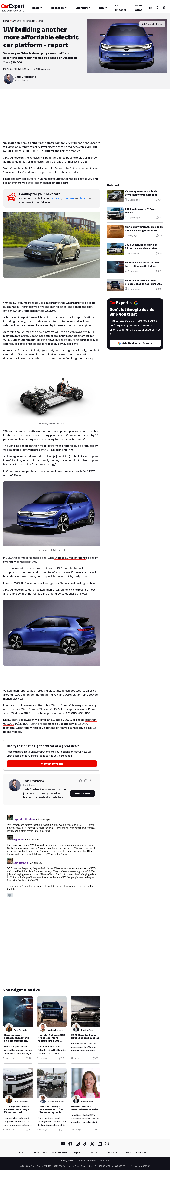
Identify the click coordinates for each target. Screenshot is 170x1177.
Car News (16, 20)
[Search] (157, 7)
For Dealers (93, 1152)
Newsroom (40, 1152)
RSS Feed (105, 1160)
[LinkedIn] (100, 1144)
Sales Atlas (138, 8)
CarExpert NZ (144, 1152)
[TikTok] (85, 1144)
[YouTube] (63, 1144)
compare (68, 198)
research (55, 198)
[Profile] (164, 7)
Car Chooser (120, 8)
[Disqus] (52, 855)
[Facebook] (70, 1144)
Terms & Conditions (86, 1160)
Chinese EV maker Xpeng (70, 557)
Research (57, 7)
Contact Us (111, 1152)
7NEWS (127, 1152)
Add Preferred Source (137, 343)
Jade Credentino (25, 76)
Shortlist (81, 7)
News (35, 7)
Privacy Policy (66, 1160)
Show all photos (153, 24)
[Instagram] (78, 1144)
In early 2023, (11, 583)
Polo (91, 709)
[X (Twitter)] (92, 1144)
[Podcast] (107, 1144)
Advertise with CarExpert (66, 1152)
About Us (23, 1152)
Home (6, 20)
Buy (101, 7)
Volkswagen (29, 20)
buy (82, 198)
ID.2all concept (63, 709)
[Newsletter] (150, 7)
